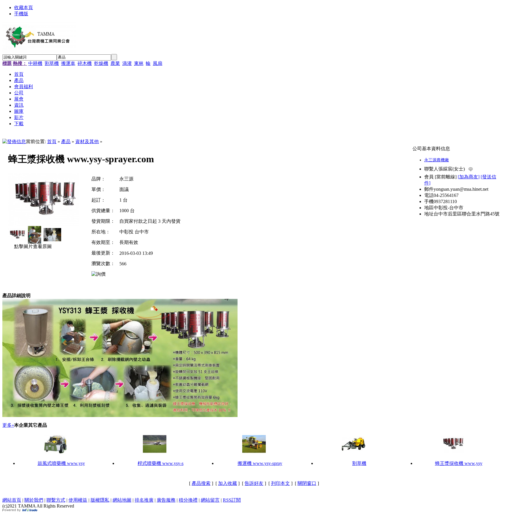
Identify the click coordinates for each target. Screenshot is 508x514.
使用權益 (77, 500)
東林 (138, 63)
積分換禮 (188, 500)
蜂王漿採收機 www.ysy (458, 463)
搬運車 (68, 63)
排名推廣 (144, 500)
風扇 (157, 63)
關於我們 (33, 500)
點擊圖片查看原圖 (32, 246)
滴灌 (127, 63)
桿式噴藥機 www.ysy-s (160, 463)
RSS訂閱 (232, 500)
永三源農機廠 (436, 160)
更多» (8, 425)
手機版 (21, 13)
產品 (66, 141)
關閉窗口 (307, 483)
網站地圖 (122, 500)
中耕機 (35, 63)
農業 (115, 63)
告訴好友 (254, 483)
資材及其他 (87, 141)
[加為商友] (468, 176)
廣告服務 (166, 500)
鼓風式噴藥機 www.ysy (61, 463)
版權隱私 (100, 500)
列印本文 (280, 483)
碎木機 (85, 63)
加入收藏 (227, 483)
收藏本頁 (23, 7)
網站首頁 (11, 500)
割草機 (52, 63)
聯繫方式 (55, 500)
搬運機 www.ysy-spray (260, 463)
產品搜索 (201, 483)
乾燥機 (101, 63)
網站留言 (210, 500)
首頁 (51, 141)
